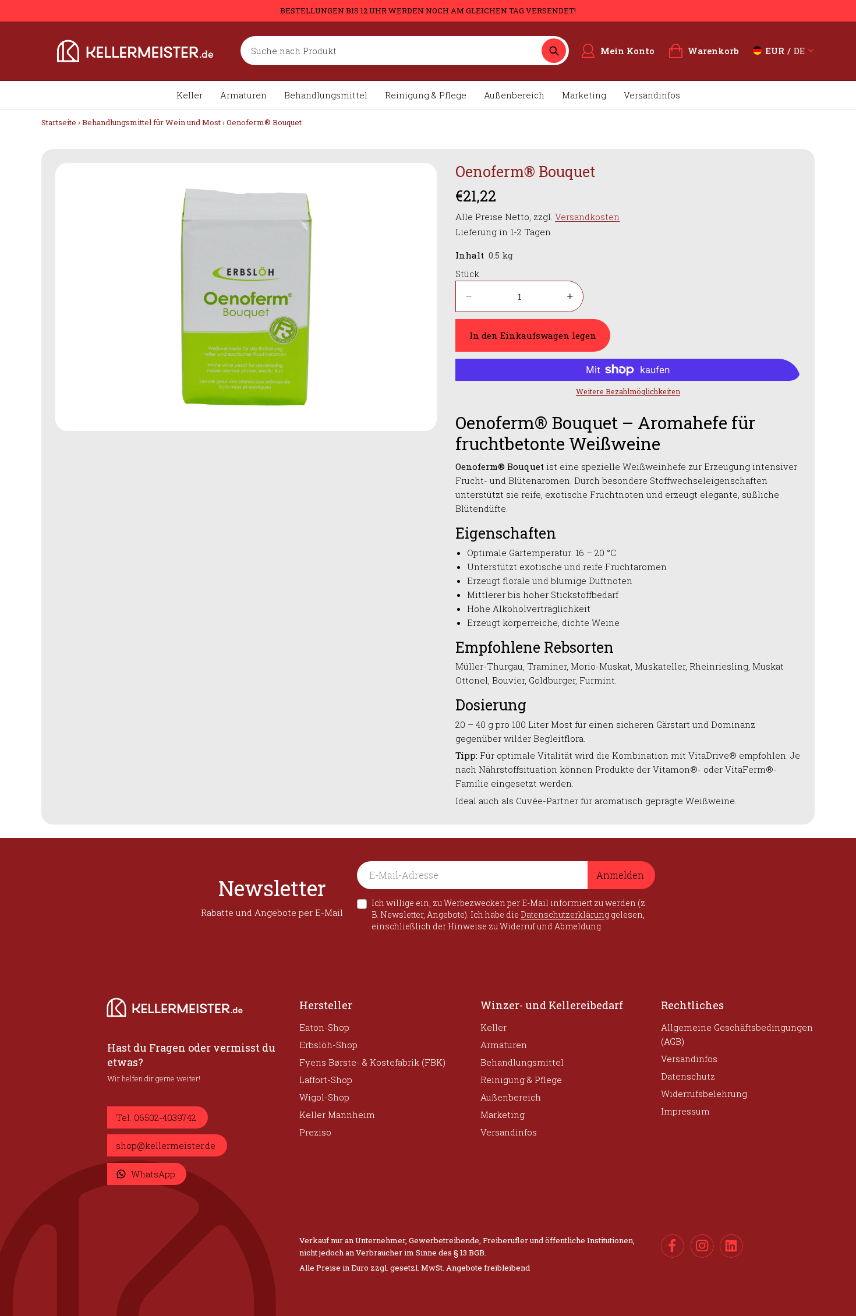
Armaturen (243, 95)
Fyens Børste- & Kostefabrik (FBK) (372, 1062)
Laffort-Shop (325, 1079)
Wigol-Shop (324, 1097)
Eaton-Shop (324, 1027)
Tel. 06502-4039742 (156, 1117)
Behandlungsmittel (325, 95)
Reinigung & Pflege (425, 95)
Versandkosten (587, 216)
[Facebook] (672, 1246)
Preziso (315, 1132)
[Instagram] (702, 1246)
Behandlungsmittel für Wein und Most (151, 122)
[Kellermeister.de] (135, 51)
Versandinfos (652, 95)
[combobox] (394, 50)
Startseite (58, 122)
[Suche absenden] (554, 50)
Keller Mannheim (337, 1114)
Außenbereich (514, 95)
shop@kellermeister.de (165, 1145)
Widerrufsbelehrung (704, 1093)
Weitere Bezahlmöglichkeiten (628, 391)
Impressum (685, 1111)
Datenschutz (688, 1076)
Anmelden (620, 875)
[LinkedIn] (731, 1246)
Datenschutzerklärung (565, 914)
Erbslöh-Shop (328, 1044)
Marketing (584, 95)
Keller (189, 95)
